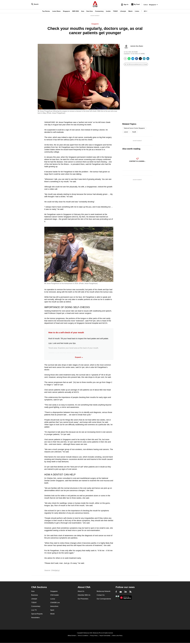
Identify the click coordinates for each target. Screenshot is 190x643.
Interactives (54, 606)
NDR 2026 (75, 11)
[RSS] (130, 592)
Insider (108, 11)
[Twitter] (140, 59)
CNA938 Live (55, 602)
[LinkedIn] (147, 59)
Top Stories (46, 11)
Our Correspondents (104, 599)
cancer (126, 132)
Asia (82, 11)
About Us (81, 591)
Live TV (34, 610)
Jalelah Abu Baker (136, 46)
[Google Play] (116, 597)
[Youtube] (121, 592)
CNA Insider (54, 595)
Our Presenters (83, 599)
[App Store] (118, 597)
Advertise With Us (84, 595)
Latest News (56, 11)
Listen (137, 11)
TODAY (115, 11)
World (52, 614)
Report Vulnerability (105, 635)
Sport (52, 610)
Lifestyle (123, 11)
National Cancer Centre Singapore (134, 128)
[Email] (144, 59)
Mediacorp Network (103, 591)
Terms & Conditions (83, 635)
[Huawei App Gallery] (126, 598)
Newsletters (35, 617)
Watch (130, 11)
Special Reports (37, 614)
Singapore (66, 11)
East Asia (89, 11)
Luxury (52, 599)
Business (34, 595)
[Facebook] (136, 59)
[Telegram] (132, 59)
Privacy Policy (94, 635)
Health (134, 132)
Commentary (99, 11)
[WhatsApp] (129, 59)
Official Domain (72, 635)
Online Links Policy (117, 635)
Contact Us (100, 595)
